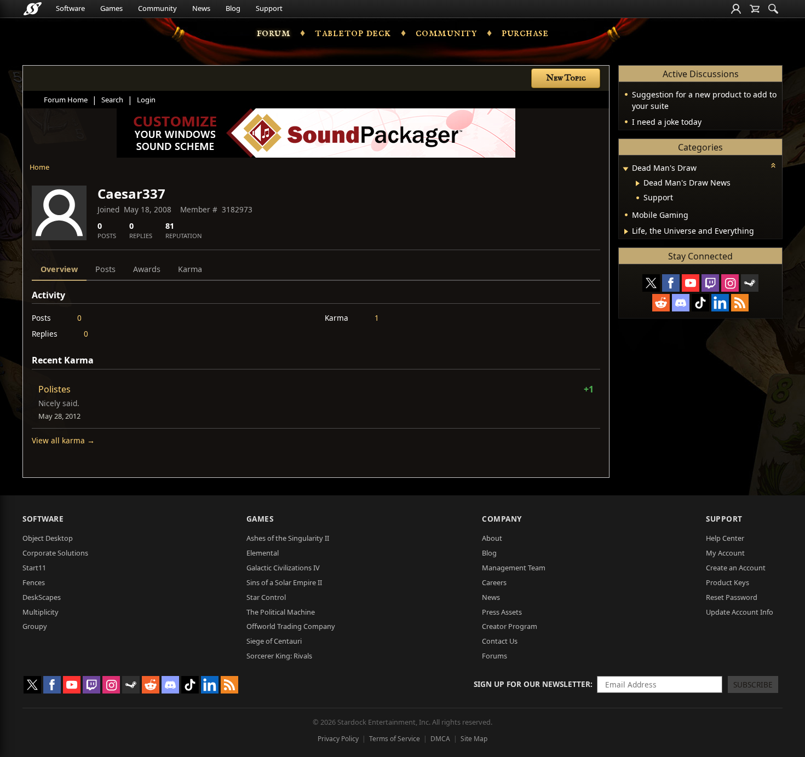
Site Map (474, 738)
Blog (233, 8)
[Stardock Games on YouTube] (690, 283)
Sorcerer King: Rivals (279, 656)
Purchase (525, 33)
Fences (33, 582)
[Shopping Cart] (754, 9)
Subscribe (753, 684)
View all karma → (63, 440)
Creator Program (509, 626)
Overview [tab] (59, 269)
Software (70, 8)
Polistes (54, 389)
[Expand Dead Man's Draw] (625, 169)
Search (112, 100)
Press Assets (502, 612)
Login (146, 100)
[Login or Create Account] (736, 9)
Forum (274, 33)
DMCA (440, 738)
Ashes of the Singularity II (287, 538)
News (201, 8)
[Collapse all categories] (773, 165)
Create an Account (736, 568)
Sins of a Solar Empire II (284, 582)
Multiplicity (40, 612)
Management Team (513, 568)
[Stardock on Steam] (750, 283)
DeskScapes (41, 597)
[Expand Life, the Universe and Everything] (626, 231)
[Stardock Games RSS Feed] (740, 303)
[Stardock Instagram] (730, 283)
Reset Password (731, 597)
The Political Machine (280, 612)
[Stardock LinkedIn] (720, 303)
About (492, 538)
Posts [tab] (105, 269)
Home (39, 167)
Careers (494, 582)
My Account (725, 553)
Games (111, 8)
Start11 (34, 568)
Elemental (262, 553)
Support (269, 8)
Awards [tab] (146, 269)
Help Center (725, 538)
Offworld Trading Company (290, 626)
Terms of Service (394, 738)
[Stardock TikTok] (700, 303)
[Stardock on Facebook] (671, 283)
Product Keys (727, 582)
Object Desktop (47, 538)
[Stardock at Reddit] (661, 303)
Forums (494, 656)
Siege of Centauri (274, 641)
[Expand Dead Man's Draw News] (638, 183)
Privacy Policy (338, 738)
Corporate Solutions (55, 553)
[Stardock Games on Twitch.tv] (710, 283)
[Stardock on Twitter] (651, 283)
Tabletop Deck (353, 33)
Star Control (266, 597)
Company (502, 518)
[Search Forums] (773, 9)
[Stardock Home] (33, 8)
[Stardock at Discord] (681, 303)
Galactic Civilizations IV (283, 568)
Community (157, 8)
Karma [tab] (190, 269)
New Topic (566, 78)
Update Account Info (739, 612)
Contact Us (500, 641)
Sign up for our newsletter (532, 684)
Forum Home (66, 100)
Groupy (34, 626)
